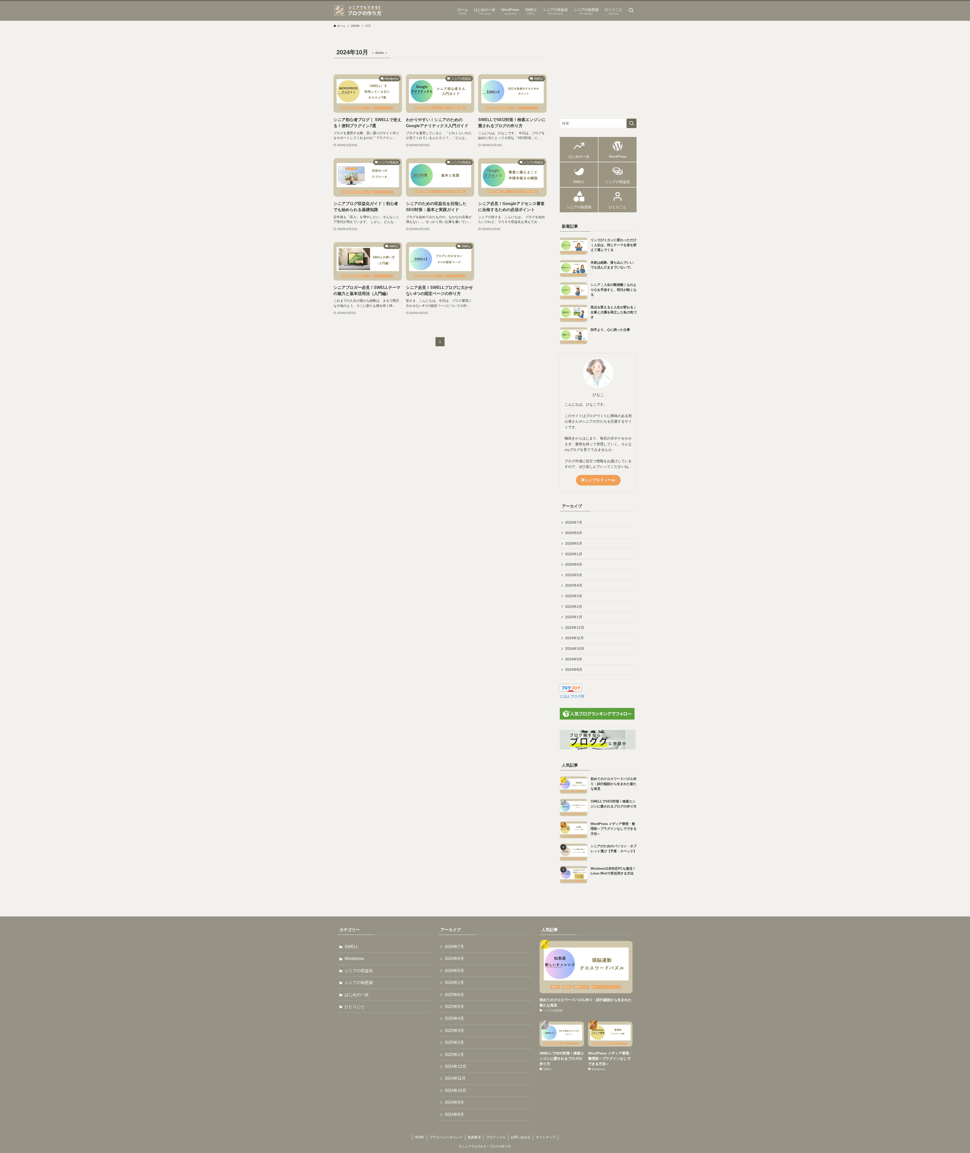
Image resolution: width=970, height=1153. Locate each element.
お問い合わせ (520, 1137)
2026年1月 (573, 554)
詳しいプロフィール (598, 480)
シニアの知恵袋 (359, 982)
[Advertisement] (598, 78)
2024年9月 (573, 659)
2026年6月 (573, 533)
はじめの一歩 (357, 995)
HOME (419, 1137)
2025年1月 (573, 617)
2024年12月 (574, 628)
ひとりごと (355, 1006)
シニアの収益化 (359, 970)
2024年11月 (574, 638)
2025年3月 (573, 596)
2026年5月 (573, 543)
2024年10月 (574, 649)
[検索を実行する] (631, 123)
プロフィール (496, 1137)
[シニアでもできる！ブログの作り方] (358, 10)
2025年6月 (573, 564)
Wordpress (354, 958)
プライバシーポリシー (446, 1137)
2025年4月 (573, 585)
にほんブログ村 (572, 696)
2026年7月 (573, 522)
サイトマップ (545, 1137)
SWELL (351, 946)
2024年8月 (573, 669)
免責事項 (474, 1137)
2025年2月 (573, 607)
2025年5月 (573, 575)
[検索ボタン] (631, 10)
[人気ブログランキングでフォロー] (597, 718)
